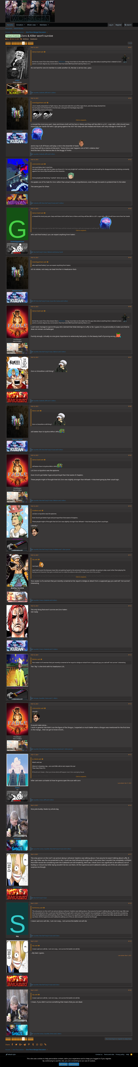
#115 (129, 755)
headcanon (33, 39)
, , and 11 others (45, 698)
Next (30, 43)
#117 (129, 854)
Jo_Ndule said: (36, 759)
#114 (129, 704)
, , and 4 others (50, 301)
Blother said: (36, 659)
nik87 (17, 80)
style (17, 192)
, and (48, 252)
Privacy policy (120, 1054)
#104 (129, 208)
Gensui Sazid (17, 131)
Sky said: (35, 559)
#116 (129, 805)
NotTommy (17, 887)
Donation (19, 25)
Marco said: (36, 411)
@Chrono (62, 62)
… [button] (15, 43)
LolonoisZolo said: (38, 164)
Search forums (18, 28)
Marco (17, 390)
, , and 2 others (49, 500)
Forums (10, 25)
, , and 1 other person (51, 549)
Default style (11, 1054)
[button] (25, 25)
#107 (129, 357)
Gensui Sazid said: (38, 52)
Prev (8, 43)
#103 (129, 160)
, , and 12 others (44, 93)
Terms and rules (109, 1054)
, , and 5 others (48, 450)
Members (43, 25)
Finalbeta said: (36, 510)
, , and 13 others (48, 203)
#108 (129, 406)
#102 (129, 98)
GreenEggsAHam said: (39, 103)
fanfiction (26, 39)
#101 (129, 47)
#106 (129, 306)
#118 (129, 903)
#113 (129, 655)
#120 (129, 990)
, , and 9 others (44, 154)
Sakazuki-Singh (17, 639)
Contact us (99, 1054)
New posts (8, 28)
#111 (129, 555)
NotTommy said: (37, 908)
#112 (129, 606)
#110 (129, 506)
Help (127, 1054)
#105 (129, 257)
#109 (129, 455)
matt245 (17, 838)
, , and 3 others (49, 352)
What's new (31, 25)
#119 (129, 941)
